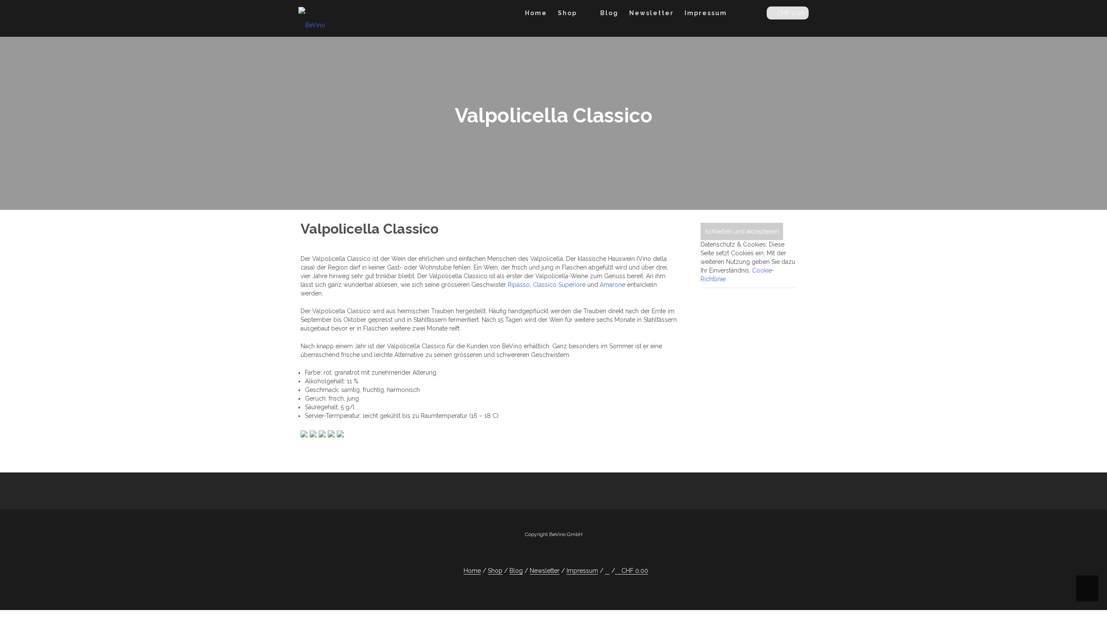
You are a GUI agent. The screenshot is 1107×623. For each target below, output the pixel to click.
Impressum (706, 13)
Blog (609, 13)
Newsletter (651, 13)
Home (536, 13)
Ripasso (519, 284)
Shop (567, 13)
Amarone (612, 284)
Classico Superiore (559, 284)
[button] (753, 14)
